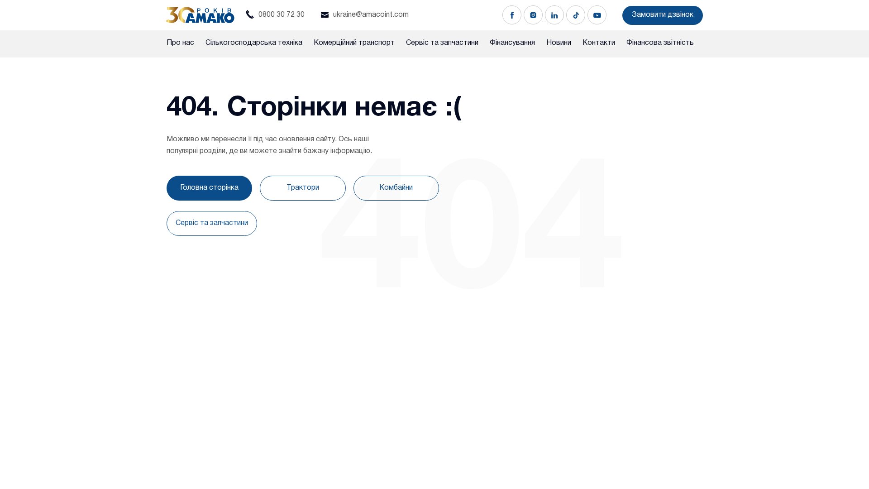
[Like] (511, 14)
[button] (662, 15)
